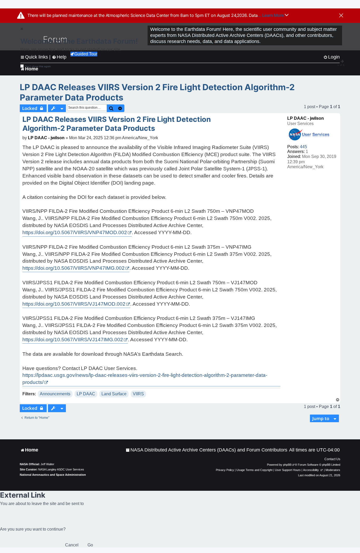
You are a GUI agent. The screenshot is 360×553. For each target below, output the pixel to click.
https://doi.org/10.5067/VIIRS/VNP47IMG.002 (73, 268)
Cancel (72, 545)
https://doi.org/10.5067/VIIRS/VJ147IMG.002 (72, 339)
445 (303, 147)
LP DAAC (86, 394)
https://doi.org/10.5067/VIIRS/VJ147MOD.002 (73, 304)
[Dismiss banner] (341, 15)
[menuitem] (206, 450)
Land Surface (114, 394)
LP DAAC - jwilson (305, 118)
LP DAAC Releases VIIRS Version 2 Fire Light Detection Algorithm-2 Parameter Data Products (157, 92)
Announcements (55, 394)
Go (90, 545)
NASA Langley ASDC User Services (61, 469)
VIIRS (138, 394)
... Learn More (271, 15)
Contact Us (332, 459)
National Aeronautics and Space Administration (53, 474)
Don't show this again (38, 66)
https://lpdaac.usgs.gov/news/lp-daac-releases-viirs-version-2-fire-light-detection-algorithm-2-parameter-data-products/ (144, 378)
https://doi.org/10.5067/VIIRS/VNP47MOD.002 (74, 232)
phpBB (287, 464)
